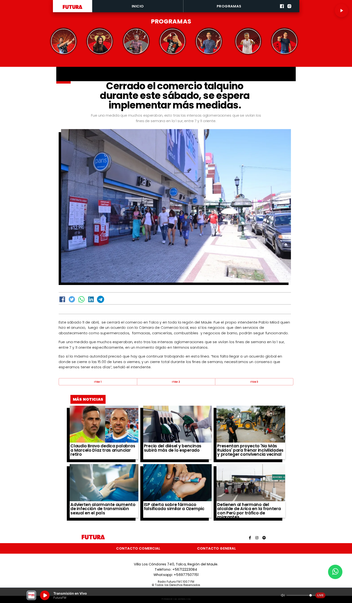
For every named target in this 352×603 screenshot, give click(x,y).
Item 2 (176, 381)
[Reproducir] (341, 10)
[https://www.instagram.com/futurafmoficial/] (289, 11)
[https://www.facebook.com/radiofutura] (281, 11)
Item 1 (98, 381)
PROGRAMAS (229, 6)
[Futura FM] (63, 41)
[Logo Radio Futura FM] (72, 9)
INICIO (138, 6)
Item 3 (254, 381)
